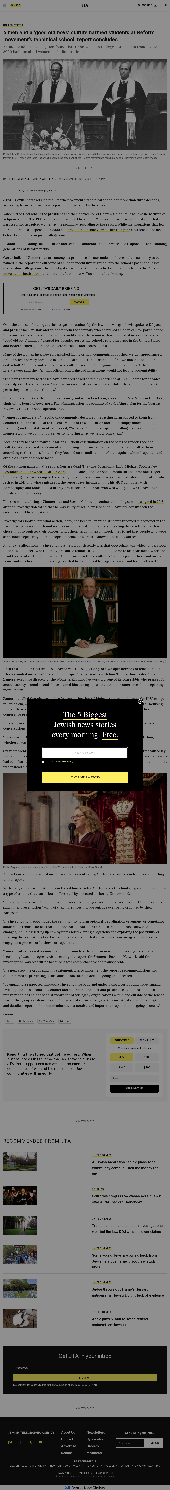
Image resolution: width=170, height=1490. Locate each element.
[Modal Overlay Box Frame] (85, 745)
